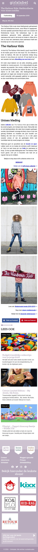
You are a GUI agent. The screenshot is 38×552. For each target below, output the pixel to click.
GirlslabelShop (25, 462)
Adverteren (5, 460)
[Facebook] (12, 467)
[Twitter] (17, 467)
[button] (10, 320)
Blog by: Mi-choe (8, 21)
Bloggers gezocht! (26, 458)
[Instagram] (21, 467)
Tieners (4, 370)
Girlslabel (4, 462)
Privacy (23, 460)
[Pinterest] (25, 467)
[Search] (35, 3)
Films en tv (5, 406)
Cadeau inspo (6, 335)
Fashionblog (8, 15)
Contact (4, 458)
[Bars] (3, 3)
